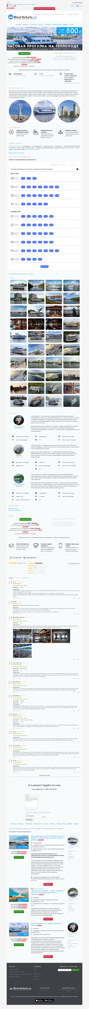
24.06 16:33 (19, 601)
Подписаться (75, 970)
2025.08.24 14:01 (28, 617)
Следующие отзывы (44, 775)
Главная (37, 14)
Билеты (65, 24)
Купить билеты (19, 857)
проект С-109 (19, 457)
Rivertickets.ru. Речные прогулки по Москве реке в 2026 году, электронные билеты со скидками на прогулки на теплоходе (48, 996)
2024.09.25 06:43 (21, 714)
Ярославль (33, 4)
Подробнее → (48, 884)
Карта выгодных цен (58, 14)
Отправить (29, 819)
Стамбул (11, 6)
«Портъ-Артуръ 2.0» (19, 484)
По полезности (25, 577)
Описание (18, 24)
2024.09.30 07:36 (23, 695)
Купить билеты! (25, 53)
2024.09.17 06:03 (20, 731)
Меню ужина (38, 823)
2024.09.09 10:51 (24, 745)
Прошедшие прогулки (14, 976)
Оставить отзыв (74, 563)
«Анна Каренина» (18, 426)
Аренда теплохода (73, 14)
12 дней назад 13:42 (20, 581)
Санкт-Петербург (18, 4)
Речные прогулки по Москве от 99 (44, 8)
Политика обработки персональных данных (20, 974)
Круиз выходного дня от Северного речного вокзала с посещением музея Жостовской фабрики (48, 838)
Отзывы (71, 24)
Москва (11, 4)
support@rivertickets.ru (69, 988)
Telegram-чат (73, 6)
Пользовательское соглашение (16, 971)
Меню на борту (57, 24)
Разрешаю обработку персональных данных (39, 812)
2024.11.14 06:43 (25, 662)
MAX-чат (80, 6)
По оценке (17, 577)
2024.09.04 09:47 (20, 760)
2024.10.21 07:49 (24, 681)
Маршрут (25, 24)
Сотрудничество (38, 974)
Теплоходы (47, 24)
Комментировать (17, 598)
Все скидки (46, 14)
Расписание (33, 24)
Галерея (40, 24)
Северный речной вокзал (15, 146)
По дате (11, 577)
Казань (27, 4)
